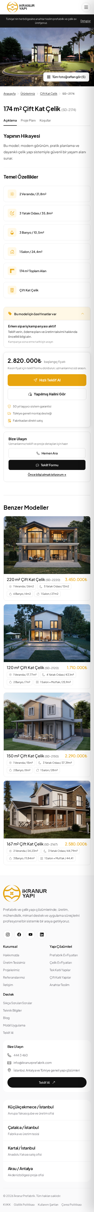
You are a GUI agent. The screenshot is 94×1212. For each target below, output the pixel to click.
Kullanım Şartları (48, 1204)
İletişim (8, 985)
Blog (6, 1018)
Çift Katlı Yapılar (60, 977)
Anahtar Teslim (60, 985)
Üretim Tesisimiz (14, 962)
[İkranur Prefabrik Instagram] (7, 934)
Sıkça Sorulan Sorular (17, 1003)
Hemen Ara (50, 453)
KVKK (7, 1204)
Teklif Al (8, 1033)
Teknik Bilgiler (12, 1010)
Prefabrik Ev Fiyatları (64, 955)
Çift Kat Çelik (48, 93)
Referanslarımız (14, 977)
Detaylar (85, 21)
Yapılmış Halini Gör (50, 394)
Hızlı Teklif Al (50, 380)
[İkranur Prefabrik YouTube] (30, 934)
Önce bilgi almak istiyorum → (47, 474)
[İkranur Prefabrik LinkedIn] (41, 934)
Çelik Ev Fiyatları (61, 962)
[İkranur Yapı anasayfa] (21, 7)
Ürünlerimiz (28, 93)
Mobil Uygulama (14, 1025)
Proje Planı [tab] (28, 120)
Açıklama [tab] (10, 120)
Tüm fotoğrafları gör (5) (68, 77)
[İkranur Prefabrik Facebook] (19, 934)
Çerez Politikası (71, 1204)
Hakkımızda (11, 955)
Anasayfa (9, 93)
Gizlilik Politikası (24, 1204)
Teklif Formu (49, 465)
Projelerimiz (11, 970)
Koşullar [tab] (45, 120)
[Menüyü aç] (86, 7)
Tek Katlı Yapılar (60, 970)
